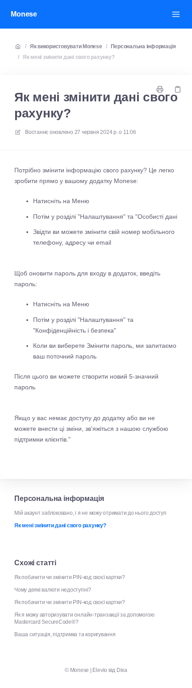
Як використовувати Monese (66, 46)
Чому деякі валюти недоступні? (52, 590)
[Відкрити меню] (176, 14)
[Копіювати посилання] (178, 89)
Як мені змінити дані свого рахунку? (69, 57)
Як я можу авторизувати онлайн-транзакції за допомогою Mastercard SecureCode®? (84, 618)
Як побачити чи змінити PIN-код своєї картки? (69, 577)
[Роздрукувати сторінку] (160, 89)
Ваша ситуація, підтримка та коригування (65, 634)
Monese (24, 14)
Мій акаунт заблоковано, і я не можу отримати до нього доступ (90, 513)
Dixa (122, 670)
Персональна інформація (143, 46)
